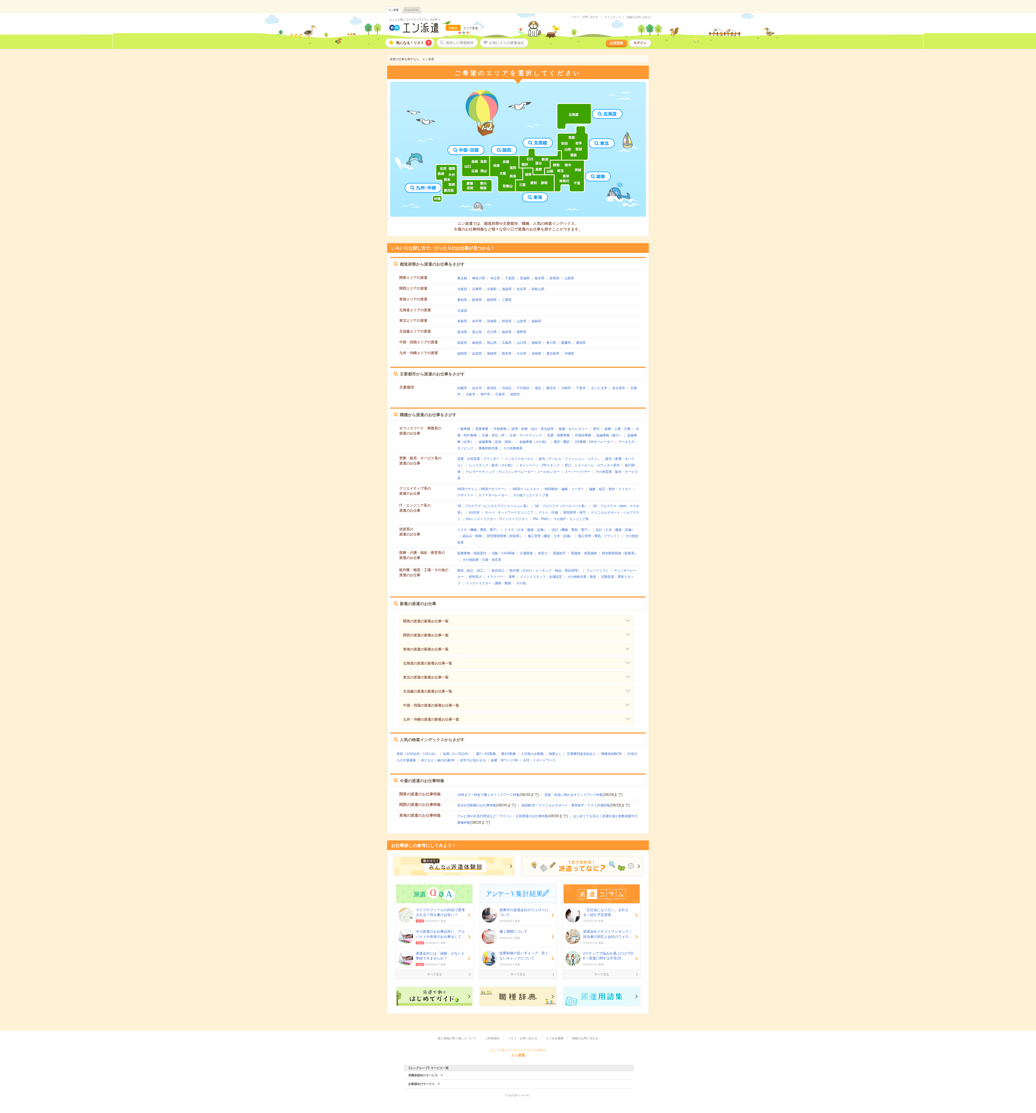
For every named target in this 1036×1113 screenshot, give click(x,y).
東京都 (462, 278)
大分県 (521, 353)
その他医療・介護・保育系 (481, 560)
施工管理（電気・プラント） (599, 536)
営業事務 (481, 429)
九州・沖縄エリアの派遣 (418, 353)
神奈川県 (478, 278)
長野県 (521, 332)
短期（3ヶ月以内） (457, 754)
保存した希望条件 (460, 43)
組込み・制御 (472, 536)
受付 (596, 429)
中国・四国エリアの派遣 (418, 342)
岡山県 (492, 343)
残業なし (555, 754)
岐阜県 (477, 300)
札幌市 (462, 388)
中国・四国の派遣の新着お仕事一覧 (431, 705)
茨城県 (525, 278)
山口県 (521, 343)
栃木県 (539, 278)
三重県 (507, 300)
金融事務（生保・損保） (496, 442)
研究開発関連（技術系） (505, 536)
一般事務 (463, 429)
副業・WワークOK (504, 760)
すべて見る (434, 974)
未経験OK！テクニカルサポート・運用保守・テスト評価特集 (565, 805)
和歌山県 (537, 289)
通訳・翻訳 (562, 442)
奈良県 (521, 289)
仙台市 (477, 388)
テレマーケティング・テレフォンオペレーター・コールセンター (513, 472)
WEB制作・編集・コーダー (564, 489)
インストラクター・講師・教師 (488, 583)
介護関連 (526, 553)
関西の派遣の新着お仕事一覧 (426, 635)
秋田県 (507, 321)
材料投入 (475, 577)
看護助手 (559, 553)
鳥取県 (462, 343)
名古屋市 (618, 388)
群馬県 (554, 278)
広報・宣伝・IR (493, 435)
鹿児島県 (552, 353)
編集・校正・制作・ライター (610, 489)
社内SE (474, 512)
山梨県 (569, 278)
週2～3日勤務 (486, 754)
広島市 (500, 394)
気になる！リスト (413, 43)
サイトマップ (612, 17)
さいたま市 (599, 388)
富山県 (477, 332)
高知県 (581, 343)
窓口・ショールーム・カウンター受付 (592, 465)
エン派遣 (393, 9)
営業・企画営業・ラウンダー (478, 459)
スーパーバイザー (578, 472)
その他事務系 (513, 448)
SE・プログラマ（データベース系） (561, 506)
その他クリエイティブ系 (530, 495)
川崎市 (566, 388)
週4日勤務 (508, 754)
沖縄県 (569, 353)
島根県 (477, 343)
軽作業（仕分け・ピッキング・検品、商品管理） (545, 570)
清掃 (511, 577)
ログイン (639, 43)
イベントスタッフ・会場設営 (541, 577)
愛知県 (462, 300)
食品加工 (498, 570)
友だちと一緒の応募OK (438, 760)
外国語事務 (583, 435)
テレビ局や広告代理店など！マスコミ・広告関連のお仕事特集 (502, 816)
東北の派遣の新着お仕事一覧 (426, 677)
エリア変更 (470, 28)
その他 (521, 583)
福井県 (507, 332)
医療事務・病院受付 (471, 553)
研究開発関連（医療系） (620, 553)
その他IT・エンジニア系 (571, 519)
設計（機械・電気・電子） (571, 530)
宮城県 (492, 321)
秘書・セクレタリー (573, 429)
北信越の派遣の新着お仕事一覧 (427, 691)
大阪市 (470, 394)
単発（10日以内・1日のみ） (417, 754)
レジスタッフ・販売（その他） (491, 465)
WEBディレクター (526, 489)
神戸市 (485, 394)
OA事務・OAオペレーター (594, 442)
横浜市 (551, 388)
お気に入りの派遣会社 (506, 43)
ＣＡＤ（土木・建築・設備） (526, 530)
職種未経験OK (611, 754)
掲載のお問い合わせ (639, 17)
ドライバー (495, 577)
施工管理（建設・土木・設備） (550, 536)
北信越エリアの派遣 (415, 331)
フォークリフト (597, 570)
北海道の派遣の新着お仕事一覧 (427, 663)
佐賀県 (477, 353)
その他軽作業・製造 (581, 577)
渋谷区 (507, 388)
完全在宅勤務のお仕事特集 (476, 805)
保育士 (543, 553)
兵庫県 (477, 289)
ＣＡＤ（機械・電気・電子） (478, 530)
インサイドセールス (519, 459)
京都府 (492, 289)
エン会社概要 (555, 1038)
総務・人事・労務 (618, 429)
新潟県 (462, 332)
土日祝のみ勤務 (532, 754)
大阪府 (462, 289)
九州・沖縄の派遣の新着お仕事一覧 (431, 719)
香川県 (551, 343)
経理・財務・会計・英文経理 (533, 429)
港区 (538, 388)
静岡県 (492, 300)
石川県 (492, 332)
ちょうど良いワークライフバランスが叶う (415, 19)
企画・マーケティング (526, 435)
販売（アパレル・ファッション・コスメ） (569, 459)
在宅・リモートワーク (539, 760)
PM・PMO (540, 519)
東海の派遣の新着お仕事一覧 (426, 649)
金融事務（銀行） (609, 435)
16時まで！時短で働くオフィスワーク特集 (488, 795)
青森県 (462, 321)
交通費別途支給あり (581, 754)
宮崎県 (536, 353)
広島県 (507, 343)
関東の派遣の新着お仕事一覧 (426, 621)
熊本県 (507, 353)
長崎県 (492, 353)
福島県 (536, 321)
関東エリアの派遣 (413, 278)
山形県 (521, 321)
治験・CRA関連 (503, 553)
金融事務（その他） (533, 442)
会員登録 (616, 43)
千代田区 (523, 388)
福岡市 (515, 394)
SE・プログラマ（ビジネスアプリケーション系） (493, 506)
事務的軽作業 (488, 448)
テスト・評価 (548, 512)
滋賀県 (507, 289)
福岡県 (462, 353)
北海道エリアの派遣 (415, 310)
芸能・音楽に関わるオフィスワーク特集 (573, 795)
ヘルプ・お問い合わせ (584, 17)
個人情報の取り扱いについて (457, 1038)
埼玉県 (495, 278)
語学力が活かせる (473, 760)
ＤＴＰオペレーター (493, 495)
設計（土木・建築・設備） (615, 530)
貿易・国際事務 (558, 435)
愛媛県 (566, 343)
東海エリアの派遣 (413, 299)
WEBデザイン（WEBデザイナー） (482, 489)
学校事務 (499, 429)
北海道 (462, 311)
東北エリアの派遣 (413, 320)
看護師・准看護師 (584, 553)
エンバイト (411, 9)
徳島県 (536, 343)
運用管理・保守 (574, 512)
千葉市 (581, 388)
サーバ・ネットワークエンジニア (509, 512)
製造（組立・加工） (471, 570)
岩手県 (477, 321)
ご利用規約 (492, 1038)
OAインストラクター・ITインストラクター (497, 519)
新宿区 (492, 388)
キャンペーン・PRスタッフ (539, 465)
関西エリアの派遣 (413, 288)
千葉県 (510, 278)
